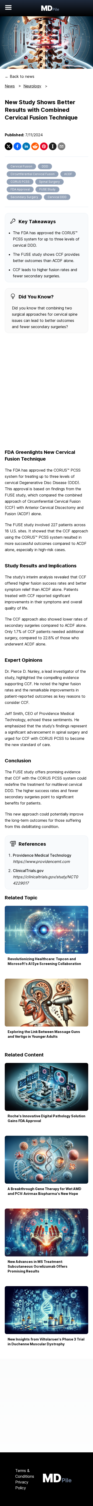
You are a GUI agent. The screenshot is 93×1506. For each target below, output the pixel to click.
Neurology (32, 86)
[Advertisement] (46, 391)
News (10, 86)
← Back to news (19, 76)
